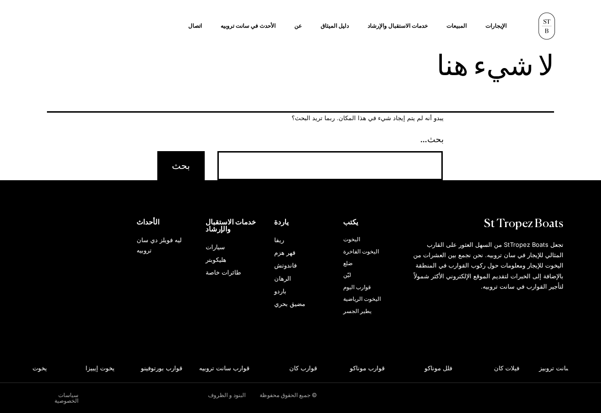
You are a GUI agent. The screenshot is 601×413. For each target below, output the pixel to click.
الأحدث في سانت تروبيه (248, 25)
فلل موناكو (439, 368)
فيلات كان (508, 368)
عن (298, 25)
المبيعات (457, 25)
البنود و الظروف (227, 394)
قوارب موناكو (368, 368)
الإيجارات (496, 25)
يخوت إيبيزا (101, 368)
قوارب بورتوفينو (162, 368)
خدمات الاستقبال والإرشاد (398, 25)
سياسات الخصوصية (66, 397)
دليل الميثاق (335, 25)
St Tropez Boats (523, 224)
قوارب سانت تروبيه (225, 368)
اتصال (195, 25)
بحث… (432, 139)
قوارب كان (304, 368)
